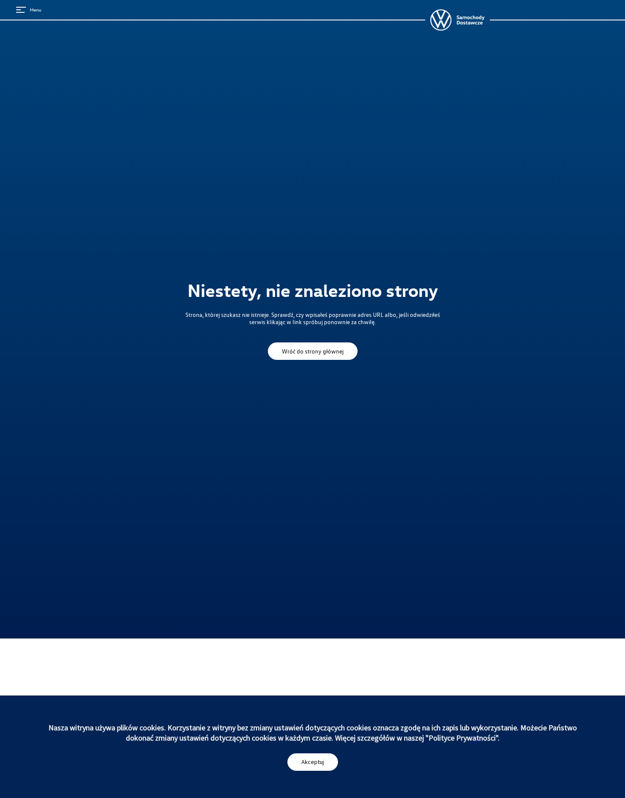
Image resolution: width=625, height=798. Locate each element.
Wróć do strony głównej (313, 351)
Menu (35, 9)
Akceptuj (312, 762)
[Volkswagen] (457, 20)
